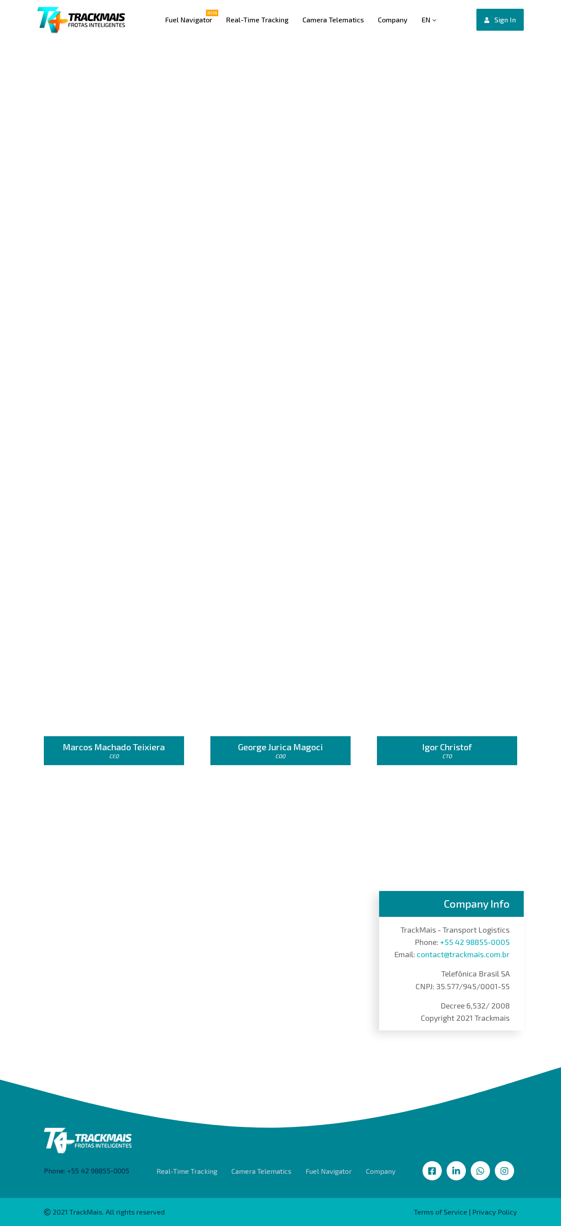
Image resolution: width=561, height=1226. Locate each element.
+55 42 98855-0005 (475, 942)
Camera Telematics (333, 19)
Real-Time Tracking (257, 19)
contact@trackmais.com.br (463, 954)
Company (393, 19)
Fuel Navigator (188, 19)
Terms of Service (440, 1212)
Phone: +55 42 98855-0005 (86, 1170)
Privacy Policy (494, 1212)
